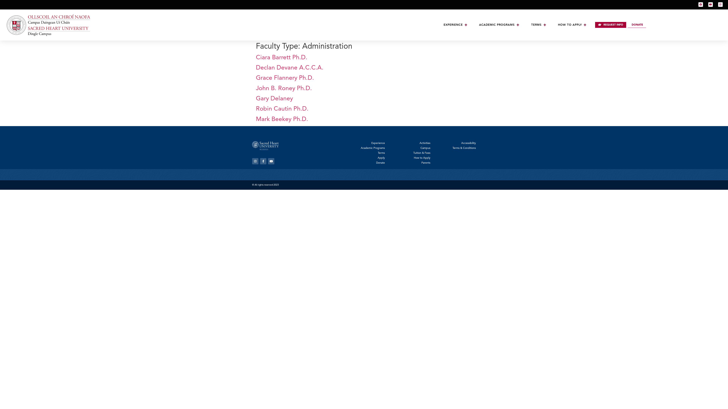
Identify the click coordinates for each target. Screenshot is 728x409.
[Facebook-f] (263, 161)
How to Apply (570, 25)
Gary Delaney (274, 99)
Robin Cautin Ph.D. (282, 109)
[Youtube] (710, 4)
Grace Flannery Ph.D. (285, 78)
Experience (453, 25)
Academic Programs (497, 25)
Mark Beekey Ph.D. (282, 119)
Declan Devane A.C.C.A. (289, 68)
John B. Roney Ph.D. (284, 89)
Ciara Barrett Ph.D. (281, 58)
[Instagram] (720, 4)
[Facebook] (700, 4)
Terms (536, 25)
